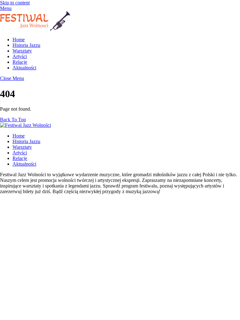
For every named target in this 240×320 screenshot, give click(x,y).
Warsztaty (22, 50)
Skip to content (15, 2)
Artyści (19, 56)
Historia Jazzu (26, 45)
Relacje (19, 62)
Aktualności (24, 67)
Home (18, 39)
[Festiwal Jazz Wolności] (35, 29)
